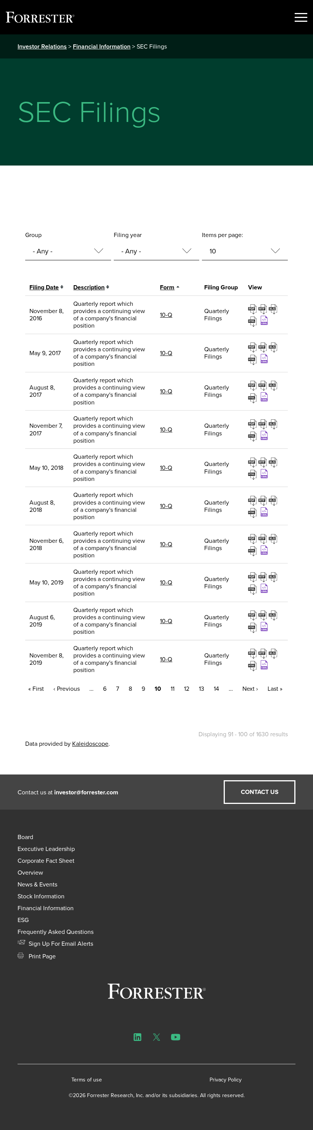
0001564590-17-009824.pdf (253, 347)
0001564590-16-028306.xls (274, 309)
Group (33, 235)
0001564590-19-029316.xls (274, 615)
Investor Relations (42, 46)
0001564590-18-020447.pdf (253, 500)
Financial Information (102, 46)
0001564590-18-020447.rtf (263, 500)
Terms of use (86, 1080)
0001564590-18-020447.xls (274, 500)
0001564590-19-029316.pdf (253, 615)
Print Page (41, 956)
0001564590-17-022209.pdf (253, 424)
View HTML (253, 320)
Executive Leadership (46, 848)
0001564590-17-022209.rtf (263, 424)
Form (167, 287)
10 (158, 688)
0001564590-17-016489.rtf (263, 385)
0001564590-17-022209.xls (274, 424)
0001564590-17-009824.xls (274, 347)
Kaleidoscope (90, 743)
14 (216, 688)
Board (25, 837)
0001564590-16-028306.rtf (263, 309)
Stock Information (41, 896)
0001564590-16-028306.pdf (253, 309)
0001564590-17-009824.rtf (263, 347)
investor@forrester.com (86, 792)
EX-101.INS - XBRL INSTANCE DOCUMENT (265, 320)
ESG (23, 920)
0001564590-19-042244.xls (274, 653)
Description (89, 287)
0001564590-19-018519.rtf (263, 577)
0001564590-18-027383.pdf (253, 538)
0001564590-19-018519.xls (274, 577)
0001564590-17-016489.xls (274, 385)
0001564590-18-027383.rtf (263, 538)
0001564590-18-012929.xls (274, 462)
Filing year (128, 235)
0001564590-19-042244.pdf (253, 653)
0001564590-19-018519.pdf (253, 577)
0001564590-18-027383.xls (274, 538)
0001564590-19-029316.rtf (263, 615)
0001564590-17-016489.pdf (253, 385)
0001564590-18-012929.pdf (253, 462)
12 (186, 688)
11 (172, 688)
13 (201, 688)
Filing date (44, 287)
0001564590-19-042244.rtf (263, 653)
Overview (30, 872)
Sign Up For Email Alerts (60, 943)
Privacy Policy (226, 1080)
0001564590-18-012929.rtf (263, 462)
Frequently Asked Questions (56, 931)
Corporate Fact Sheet (46, 860)
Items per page (222, 235)
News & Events (37, 884)
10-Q (166, 314)
